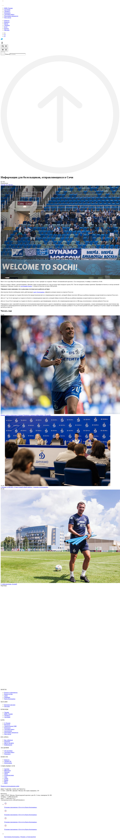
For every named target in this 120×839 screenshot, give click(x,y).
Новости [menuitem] (6, 760)
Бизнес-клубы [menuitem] (8, 694)
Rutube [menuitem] (6, 780)
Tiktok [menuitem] (6, 773)
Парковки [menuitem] (7, 697)
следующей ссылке (26, 286)
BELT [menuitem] (6, 781)
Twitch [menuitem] (6, 778)
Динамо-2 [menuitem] (7, 715)
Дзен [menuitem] (5, 777)
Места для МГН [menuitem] (9, 743)
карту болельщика (38, 292)
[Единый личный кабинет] (2, 43)
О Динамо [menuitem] (7, 723)
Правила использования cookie (10, 786)
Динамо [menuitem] (6, 712)
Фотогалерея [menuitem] (8, 763)
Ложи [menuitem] (6, 695)
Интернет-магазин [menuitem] (9, 705)
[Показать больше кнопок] (13, 185)
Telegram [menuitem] (6, 772)
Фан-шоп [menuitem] (7, 706)
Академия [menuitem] (7, 717)
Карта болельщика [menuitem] (9, 699)
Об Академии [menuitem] (8, 750)
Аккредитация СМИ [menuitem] (10, 726)
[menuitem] (61, 8)
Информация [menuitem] (8, 744)
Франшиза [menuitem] (7, 727)
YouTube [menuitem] (6, 769)
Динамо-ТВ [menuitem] (7, 761)
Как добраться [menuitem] (8, 740)
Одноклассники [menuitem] (9, 775)
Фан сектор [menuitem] (7, 734)
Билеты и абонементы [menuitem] (10, 692)
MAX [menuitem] (6, 783)
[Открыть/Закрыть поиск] (4, 46)
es (4, 36)
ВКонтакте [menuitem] (7, 770)
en (5, 34)
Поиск (7, 54)
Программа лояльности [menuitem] (11, 732)
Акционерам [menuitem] (8, 731)
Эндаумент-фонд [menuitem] (9, 729)
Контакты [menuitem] (7, 724)
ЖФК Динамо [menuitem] (8, 714)
